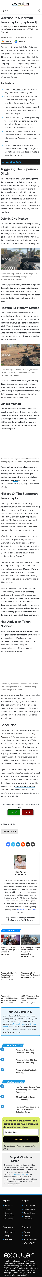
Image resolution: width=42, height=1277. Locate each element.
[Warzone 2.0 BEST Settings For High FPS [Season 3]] (10, 942)
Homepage (9, 1222)
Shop (7, 1239)
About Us (9, 1209)
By (2, 37)
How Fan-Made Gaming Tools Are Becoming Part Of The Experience (28, 1093)
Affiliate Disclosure (28, 1221)
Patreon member (21, 1178)
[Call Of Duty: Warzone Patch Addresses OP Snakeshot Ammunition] (30, 942)
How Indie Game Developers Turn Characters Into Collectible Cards (27, 1112)
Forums (27, 1235)
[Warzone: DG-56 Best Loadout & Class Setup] (8, 1056)
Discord (27, 1239)
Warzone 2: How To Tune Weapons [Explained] (9, 977)
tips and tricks (18, 581)
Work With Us (30, 1246)
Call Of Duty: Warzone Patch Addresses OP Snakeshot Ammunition (30, 953)
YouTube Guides (30, 1243)
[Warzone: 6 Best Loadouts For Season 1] (30, 967)
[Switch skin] (39, 10)
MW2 (15, 483)
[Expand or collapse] (37, 164)
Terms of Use (29, 1216)
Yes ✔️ (14, 815)
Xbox (33, 912)
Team (7, 1212)
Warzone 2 (20, 90)
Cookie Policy (29, 1212)
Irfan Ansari (7, 37)
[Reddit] (23, 847)
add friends (13, 211)
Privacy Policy (29, 1209)
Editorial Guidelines (9, 1217)
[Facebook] (8, 847)
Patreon (8, 1243)
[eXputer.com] (21, 4)
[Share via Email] (28, 847)
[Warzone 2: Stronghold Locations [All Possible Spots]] (10, 991)
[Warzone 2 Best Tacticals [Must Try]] (8, 1076)
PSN (25, 912)
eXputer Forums (19, 1027)
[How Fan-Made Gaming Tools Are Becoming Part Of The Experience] (8, 1093)
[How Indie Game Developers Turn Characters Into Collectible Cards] (8, 1113)
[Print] (33, 847)
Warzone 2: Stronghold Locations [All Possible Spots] (9, 1000)
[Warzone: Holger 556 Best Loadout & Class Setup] (8, 1066)
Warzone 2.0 (10, 834)
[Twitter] (13, 847)
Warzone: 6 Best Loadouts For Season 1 (30, 976)
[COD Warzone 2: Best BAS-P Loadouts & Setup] (30, 991)
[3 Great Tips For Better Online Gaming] (8, 1103)
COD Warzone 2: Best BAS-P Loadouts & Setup (30, 1000)
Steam (19, 912)
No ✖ (28, 815)
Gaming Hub (10, 1235)
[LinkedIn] (18, 847)
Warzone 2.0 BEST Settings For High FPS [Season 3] (10, 952)
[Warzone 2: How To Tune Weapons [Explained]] (10, 967)
